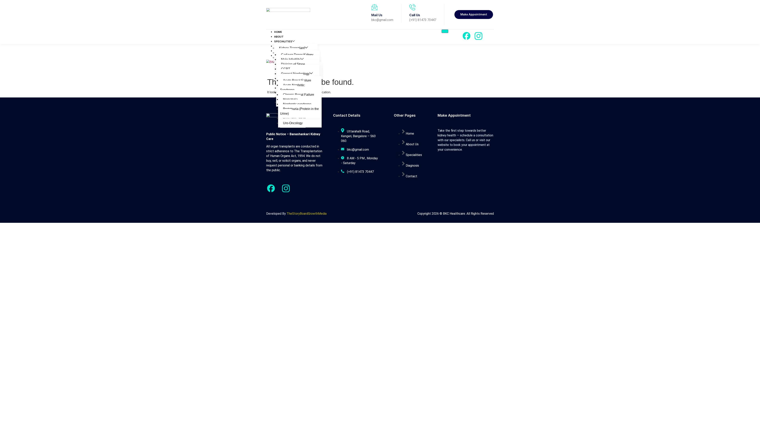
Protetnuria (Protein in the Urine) (299, 111)
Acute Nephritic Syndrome (292, 87)
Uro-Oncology (293, 123)
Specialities (283, 41)
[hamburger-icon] (445, 31)
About (279, 36)
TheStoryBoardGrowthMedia (307, 213)
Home (278, 31)
